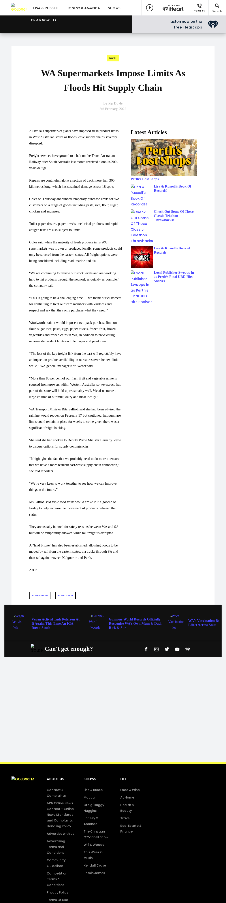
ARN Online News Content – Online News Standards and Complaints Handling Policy (60, 814)
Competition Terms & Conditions (57, 879)
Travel (125, 818)
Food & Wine (130, 790)
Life (123, 779)
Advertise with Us (60, 833)
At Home (127, 797)
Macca (89, 797)
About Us (55, 779)
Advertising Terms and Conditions (56, 847)
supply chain (65, 595)
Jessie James (94, 873)
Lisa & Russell (46, 8)
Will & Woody (94, 844)
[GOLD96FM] (18, 7)
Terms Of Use (57, 900)
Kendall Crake (95, 865)
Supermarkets (40, 595)
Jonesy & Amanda (83, 8)
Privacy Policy (57, 892)
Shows (114, 8)
